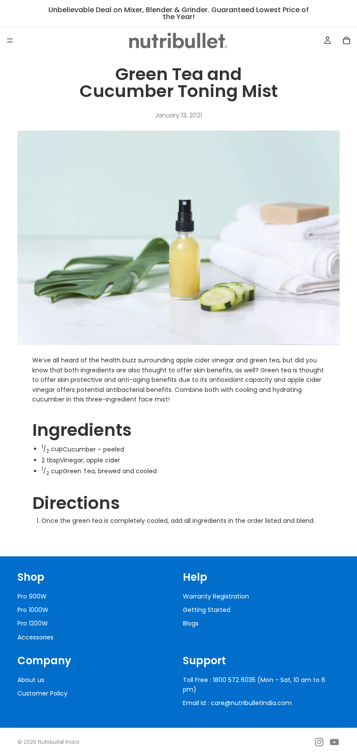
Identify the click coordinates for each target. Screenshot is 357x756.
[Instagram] (319, 742)
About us (30, 680)
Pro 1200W (32, 623)
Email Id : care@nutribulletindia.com (237, 703)
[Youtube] (334, 742)
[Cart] (346, 40)
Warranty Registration (216, 596)
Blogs (191, 623)
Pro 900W (32, 596)
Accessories (35, 637)
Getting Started (206, 609)
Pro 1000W (32, 609)
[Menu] (10, 40)
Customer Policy (42, 693)
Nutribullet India (58, 742)
